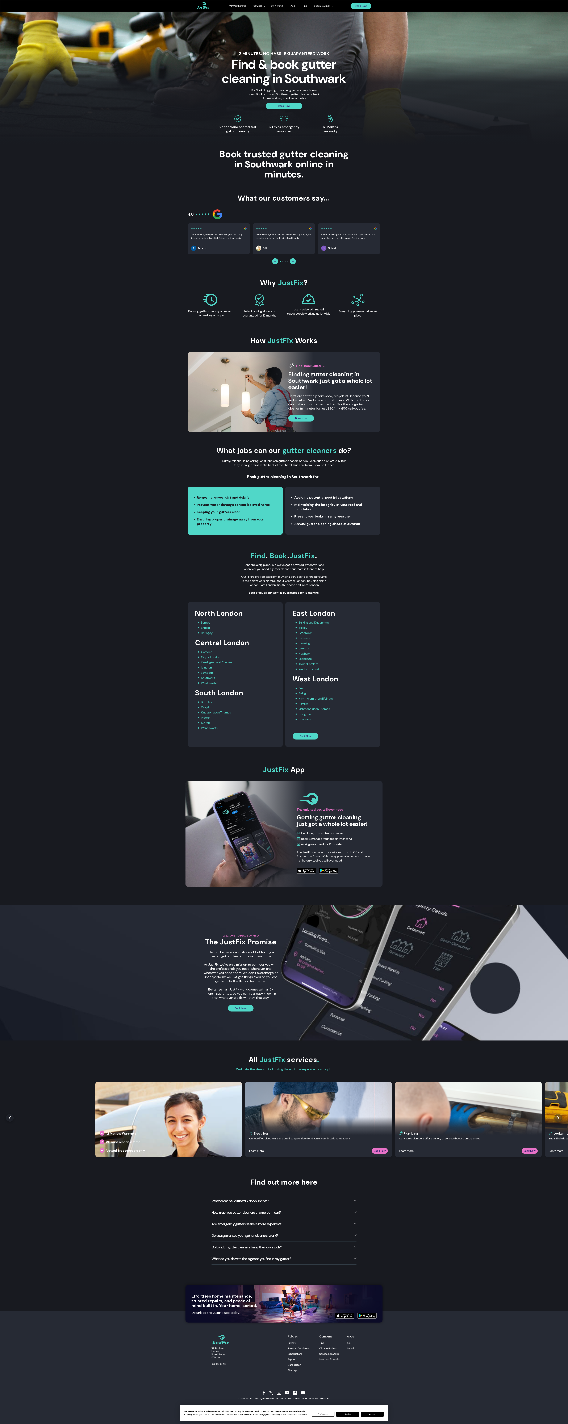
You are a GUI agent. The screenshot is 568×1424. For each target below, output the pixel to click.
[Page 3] (285, 261)
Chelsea (227, 662)
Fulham (328, 698)
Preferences (323, 1414)
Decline (348, 1414)
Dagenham (321, 622)
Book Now (361, 6)
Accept (372, 1414)
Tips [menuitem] (304, 5)
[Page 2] (282, 261)
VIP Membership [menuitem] (237, 5)
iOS (349, 1343)
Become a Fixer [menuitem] (322, 5)
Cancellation (294, 1364)
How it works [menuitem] (276, 5)
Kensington (208, 662)
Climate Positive (328, 1348)
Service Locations (329, 1354)
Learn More (256, 1151)
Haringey (207, 633)
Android (351, 1348)
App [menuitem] (293, 5)
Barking (303, 622)
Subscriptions (295, 1354)
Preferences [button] (302, 1414)
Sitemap (292, 1370)
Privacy (292, 1343)
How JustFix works (329, 1359)
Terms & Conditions (298, 1348)
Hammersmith (307, 698)
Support (292, 1359)
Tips (321, 1343)
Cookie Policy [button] (247, 1414)
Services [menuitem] (258, 5)
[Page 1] (280, 261)
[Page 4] (287, 261)
